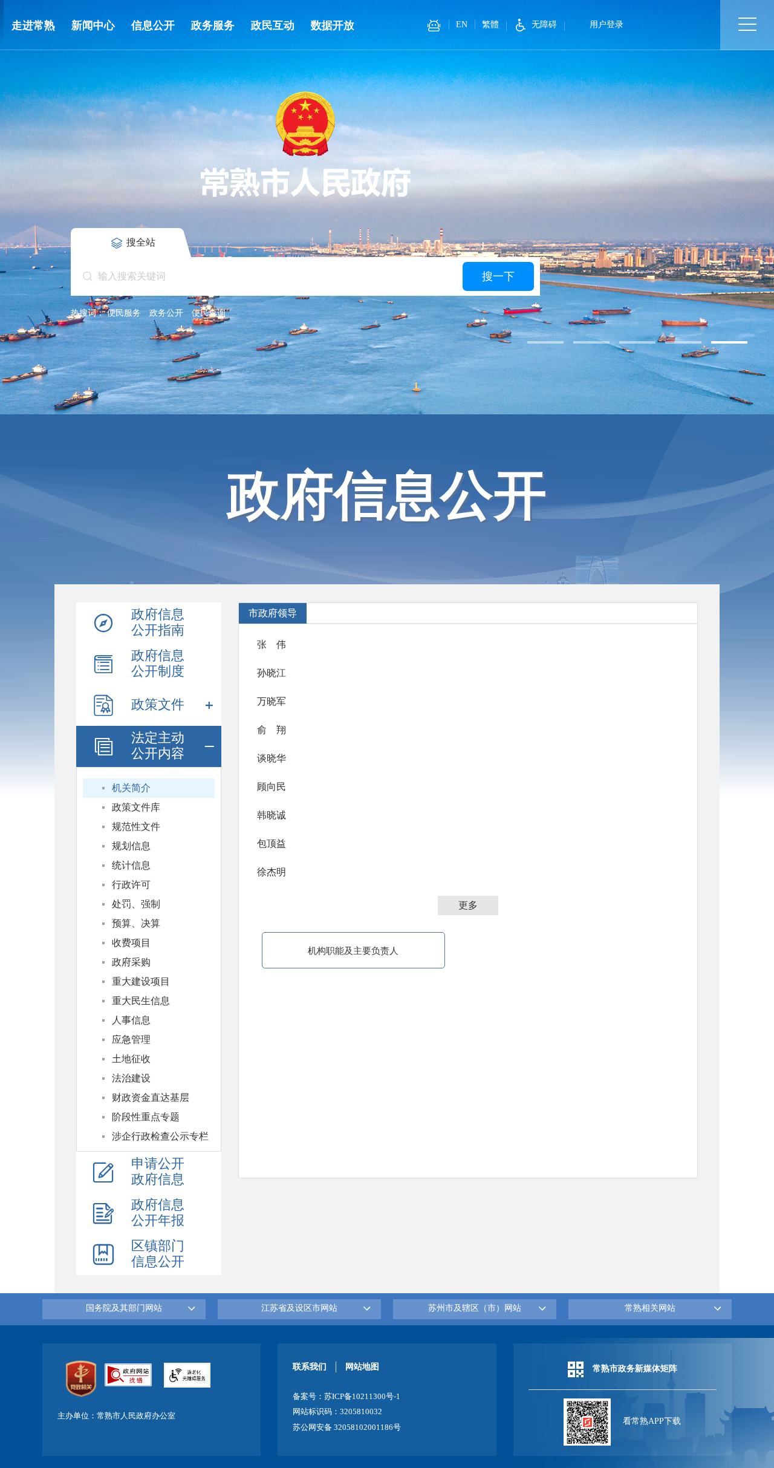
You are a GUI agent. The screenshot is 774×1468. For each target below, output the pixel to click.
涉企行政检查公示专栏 (160, 1136)
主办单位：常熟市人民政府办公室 (116, 1416)
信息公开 (153, 25)
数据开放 (332, 25)
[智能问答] (434, 25)
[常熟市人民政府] (305, 143)
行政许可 (131, 884)
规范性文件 (136, 826)
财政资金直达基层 (150, 1097)
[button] (545, 342)
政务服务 (213, 25)
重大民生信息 (141, 1001)
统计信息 (131, 865)
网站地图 (362, 1366)
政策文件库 (136, 807)
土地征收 (131, 1059)
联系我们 (310, 1366)
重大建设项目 (141, 981)
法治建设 (131, 1078)
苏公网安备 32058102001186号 (347, 1427)
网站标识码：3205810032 (337, 1412)
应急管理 (131, 1039)
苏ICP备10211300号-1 (362, 1396)
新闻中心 (93, 25)
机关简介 (131, 788)
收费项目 (131, 943)
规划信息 (131, 846)
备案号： (346, 1396)
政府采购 (131, 962)
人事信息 (131, 1020)
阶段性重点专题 (146, 1117)
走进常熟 (33, 25)
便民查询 (209, 313)
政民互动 (272, 25)
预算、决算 (136, 923)
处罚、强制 (136, 904)
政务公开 (166, 313)
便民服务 (124, 313)
